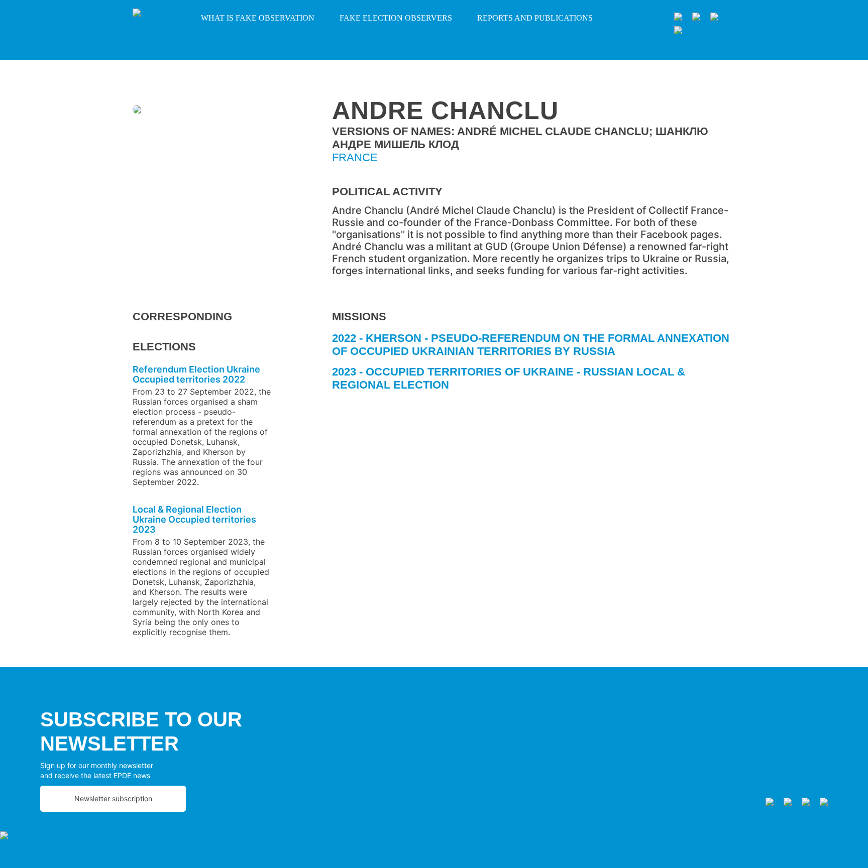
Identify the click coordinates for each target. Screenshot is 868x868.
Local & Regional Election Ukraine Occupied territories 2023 (194, 519)
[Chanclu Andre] (202, 110)
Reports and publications (535, 18)
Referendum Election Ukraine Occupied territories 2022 (196, 374)
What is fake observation (257, 18)
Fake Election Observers (396, 18)
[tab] (533, 348)
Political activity (387, 191)
